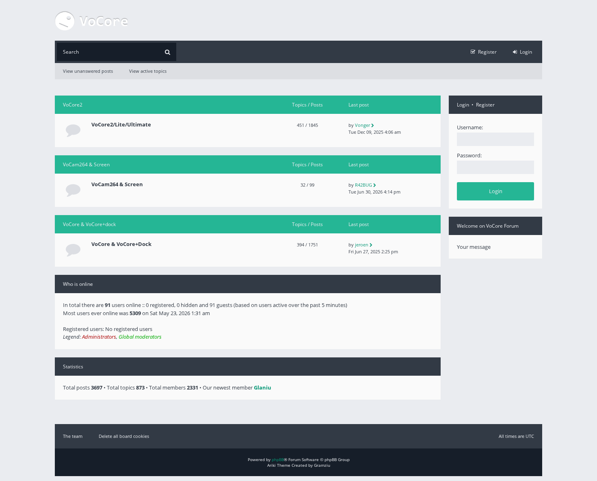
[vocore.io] (91, 20)
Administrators (99, 336)
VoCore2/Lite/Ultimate (121, 124)
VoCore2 (72, 104)
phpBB (278, 459)
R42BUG (363, 185)
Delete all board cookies (124, 436)
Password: (469, 155)
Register (485, 104)
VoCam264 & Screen (86, 164)
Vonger (362, 125)
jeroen (361, 245)
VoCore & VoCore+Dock (121, 244)
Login (463, 104)
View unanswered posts (88, 71)
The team (72, 436)
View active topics (148, 71)
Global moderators (140, 336)
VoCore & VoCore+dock (89, 224)
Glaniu (262, 387)
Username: (470, 127)
